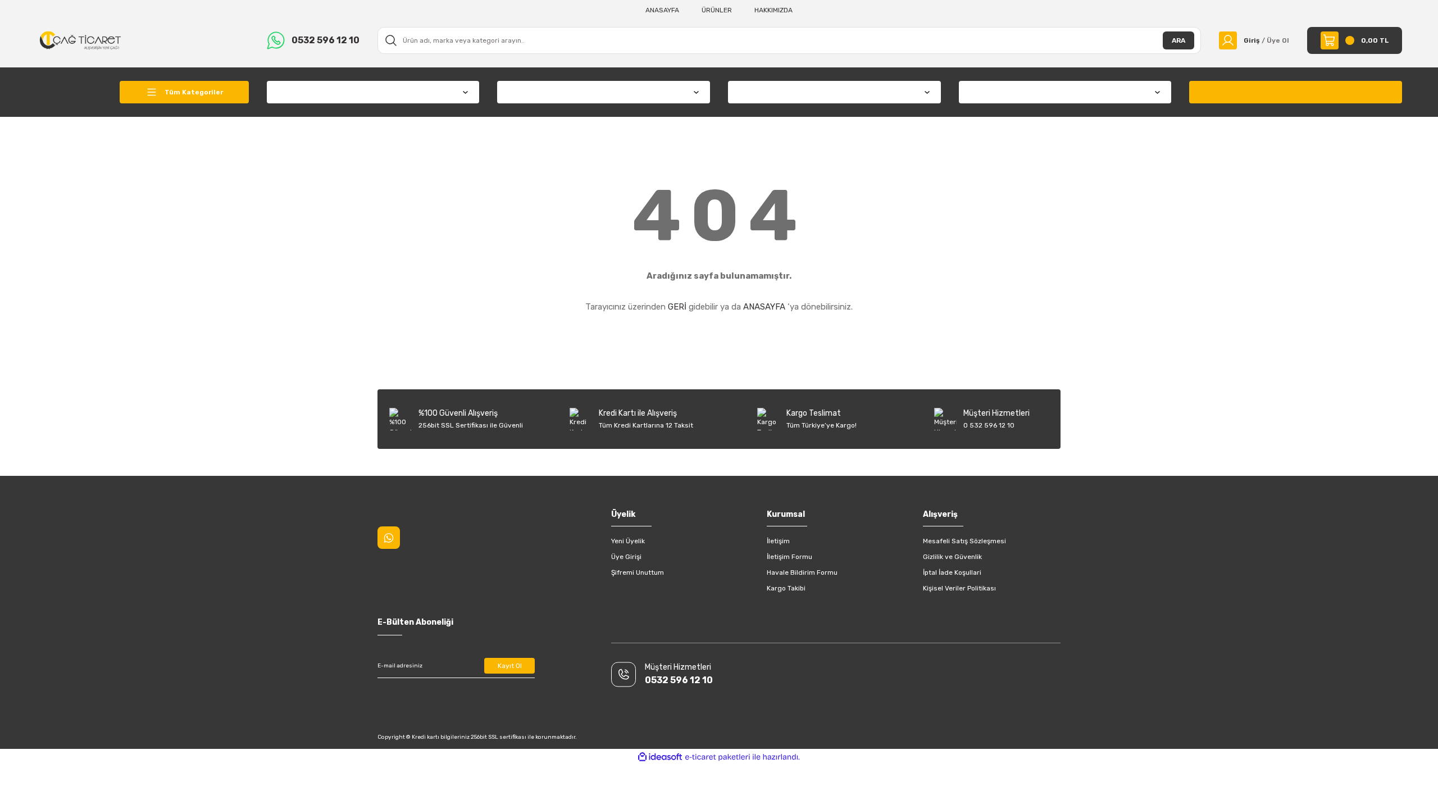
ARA (1178, 40)
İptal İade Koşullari (952, 572)
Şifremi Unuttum (637, 572)
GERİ (677, 307)
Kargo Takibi (786, 588)
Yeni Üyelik (628, 541)
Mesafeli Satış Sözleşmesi (964, 541)
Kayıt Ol (510, 666)
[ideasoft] (660, 757)
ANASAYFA (764, 307)
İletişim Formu (789, 557)
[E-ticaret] (717, 757)
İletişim (778, 541)
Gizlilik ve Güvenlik (952, 557)
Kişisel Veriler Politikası (959, 588)
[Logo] (80, 40)
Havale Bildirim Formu (802, 572)
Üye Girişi (626, 557)
